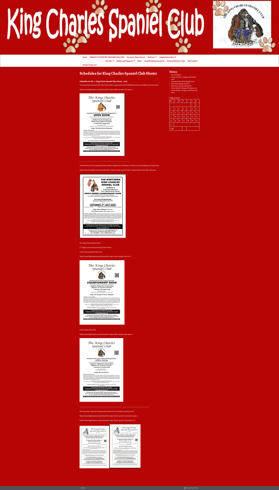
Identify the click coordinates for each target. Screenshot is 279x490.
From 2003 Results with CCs (180, 84)
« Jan (172, 128)
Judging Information (166, 57)
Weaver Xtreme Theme (192, 488)
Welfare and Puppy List (125, 61)
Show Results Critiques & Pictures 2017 (184, 88)
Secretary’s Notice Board (136, 57)
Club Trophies (192, 61)
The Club (109, 61)
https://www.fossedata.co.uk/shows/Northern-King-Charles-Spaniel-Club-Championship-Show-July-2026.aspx (118, 170)
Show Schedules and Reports (92, 61)
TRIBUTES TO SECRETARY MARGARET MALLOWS (107, 57)
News (140, 61)
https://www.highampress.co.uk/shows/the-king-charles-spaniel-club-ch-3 (105, 256)
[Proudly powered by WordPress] (185, 488)
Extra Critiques (176, 75)
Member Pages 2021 (90, 65)
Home (85, 57)
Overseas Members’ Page (176, 61)
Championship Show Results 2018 (182, 81)
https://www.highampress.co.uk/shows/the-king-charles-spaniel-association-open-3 (109, 416)
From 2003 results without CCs (181, 86)
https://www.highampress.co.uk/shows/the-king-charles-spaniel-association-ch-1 (108, 420)
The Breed (151, 57)
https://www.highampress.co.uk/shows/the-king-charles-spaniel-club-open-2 (106, 334)
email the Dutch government (154, 61)
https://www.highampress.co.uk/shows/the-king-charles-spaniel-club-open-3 (106, 89)
